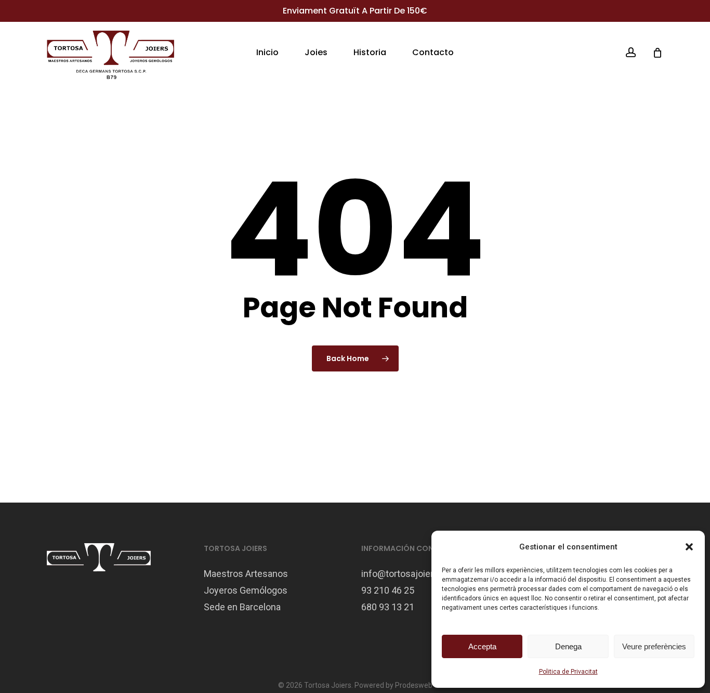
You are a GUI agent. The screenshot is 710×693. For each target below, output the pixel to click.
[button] (689, 547)
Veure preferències (654, 646)
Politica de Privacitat (568, 671)
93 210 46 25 (387, 590)
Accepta (482, 646)
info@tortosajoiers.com (410, 573)
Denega (568, 646)
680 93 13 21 (387, 606)
